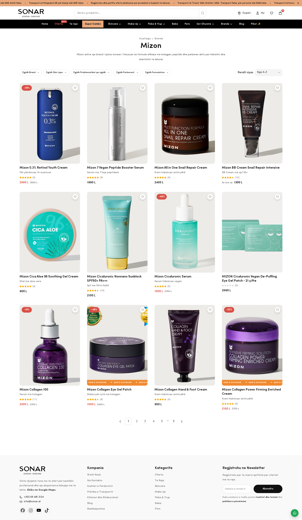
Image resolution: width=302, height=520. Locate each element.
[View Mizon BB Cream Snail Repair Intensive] (252, 123)
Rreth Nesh (94, 475)
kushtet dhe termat (267, 497)
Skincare (113, 24)
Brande (225, 24)
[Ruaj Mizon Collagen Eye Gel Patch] (142, 310)
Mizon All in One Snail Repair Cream (180, 167)
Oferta (60, 23)
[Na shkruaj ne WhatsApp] (295, 513)
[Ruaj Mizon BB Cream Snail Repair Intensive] (277, 88)
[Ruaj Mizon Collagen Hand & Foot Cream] (210, 310)
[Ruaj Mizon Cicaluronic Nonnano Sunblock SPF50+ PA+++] (142, 197)
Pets (187, 24)
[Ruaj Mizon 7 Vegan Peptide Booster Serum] (142, 88)
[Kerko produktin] (203, 13)
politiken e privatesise (234, 501)
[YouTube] (39, 510)
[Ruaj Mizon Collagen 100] (75, 310)
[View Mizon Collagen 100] (50, 345)
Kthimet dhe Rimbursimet (102, 497)
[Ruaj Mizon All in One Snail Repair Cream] (210, 88)
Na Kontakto (94, 480)
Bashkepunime (96, 509)
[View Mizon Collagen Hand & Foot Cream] (184, 345)
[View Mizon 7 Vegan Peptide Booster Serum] (117, 123)
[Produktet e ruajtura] (271, 13)
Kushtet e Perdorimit (100, 486)
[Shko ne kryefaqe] (31, 13)
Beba (175, 24)
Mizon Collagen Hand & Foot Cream (180, 389)
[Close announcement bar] (298, 3)
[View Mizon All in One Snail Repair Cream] (184, 123)
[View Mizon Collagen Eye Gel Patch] (117, 345)
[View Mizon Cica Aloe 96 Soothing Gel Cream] (50, 232)
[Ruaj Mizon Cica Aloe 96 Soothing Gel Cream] (75, 197)
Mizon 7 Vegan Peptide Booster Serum (115, 167)
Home (44, 24)
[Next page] (182, 421)
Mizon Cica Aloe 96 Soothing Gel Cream (49, 276)
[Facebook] (23, 510)
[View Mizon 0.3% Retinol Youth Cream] (50, 123)
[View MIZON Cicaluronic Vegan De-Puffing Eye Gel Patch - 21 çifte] (252, 232)
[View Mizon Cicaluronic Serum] (184, 232)
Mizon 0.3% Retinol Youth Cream (43, 167)
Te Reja (159, 480)
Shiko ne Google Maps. (41, 490)
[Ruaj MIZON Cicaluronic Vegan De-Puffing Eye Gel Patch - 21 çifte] (277, 197)
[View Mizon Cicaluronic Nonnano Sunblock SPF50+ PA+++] (117, 232)
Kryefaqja (145, 38)
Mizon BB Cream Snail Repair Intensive (251, 167)
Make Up (133, 24)
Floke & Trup (155, 24)
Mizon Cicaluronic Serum (172, 276)
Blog (241, 24)
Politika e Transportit (100, 492)
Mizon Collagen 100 (34, 389)
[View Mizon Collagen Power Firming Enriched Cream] (252, 345)
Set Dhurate (204, 24)
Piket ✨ (256, 24)
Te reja (73, 24)
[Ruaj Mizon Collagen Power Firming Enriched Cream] (277, 310)
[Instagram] (31, 510)
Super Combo (93, 24)
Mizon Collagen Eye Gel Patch (109, 389)
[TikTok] (47, 510)
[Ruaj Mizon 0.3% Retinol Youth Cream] (75, 88)
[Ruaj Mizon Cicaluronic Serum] (210, 197)
